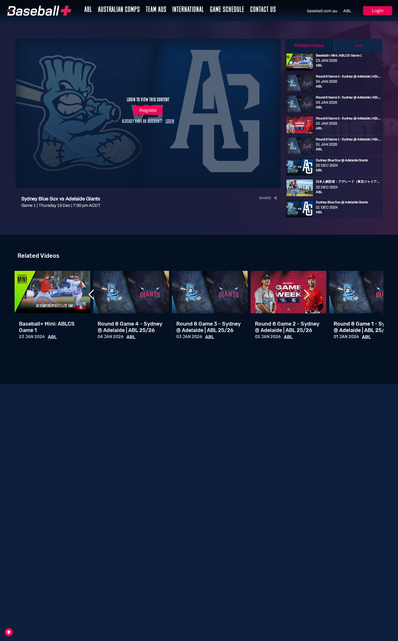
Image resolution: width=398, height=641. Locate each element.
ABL (347, 11)
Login (377, 10)
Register (148, 110)
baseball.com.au (322, 11)
